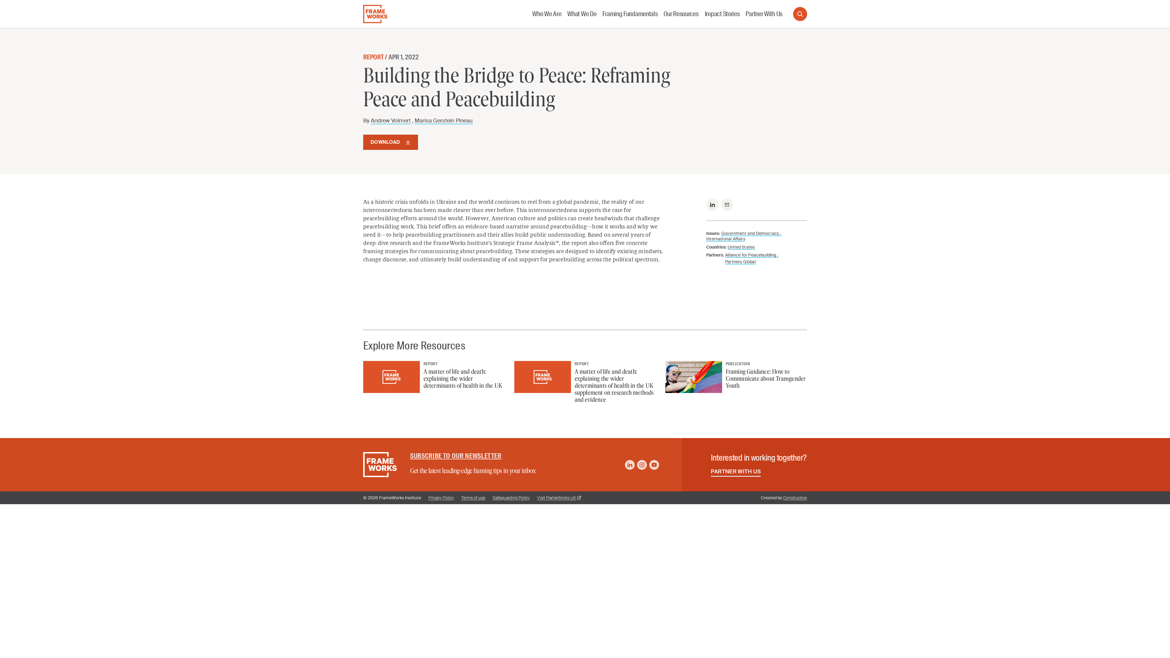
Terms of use (473, 498)
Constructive (795, 498)
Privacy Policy (441, 498)
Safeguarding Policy (511, 498)
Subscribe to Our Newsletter (456, 455)
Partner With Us (736, 471)
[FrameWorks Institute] (375, 14)
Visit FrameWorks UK (556, 498)
